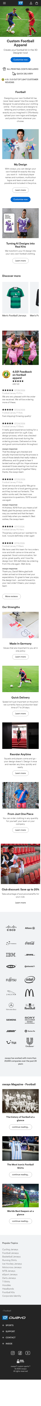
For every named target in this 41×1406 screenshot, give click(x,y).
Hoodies (6, 1285)
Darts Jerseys (9, 1278)
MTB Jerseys (8, 1271)
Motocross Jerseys (12, 1267)
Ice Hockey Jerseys (12, 1264)
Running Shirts (9, 1260)
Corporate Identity (11, 1296)
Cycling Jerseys (10, 1249)
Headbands (8, 1289)
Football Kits (8, 1292)
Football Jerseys (10, 1253)
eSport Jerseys (9, 1274)
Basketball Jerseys (11, 1256)
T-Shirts (6, 1281)
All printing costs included (22, 69)
